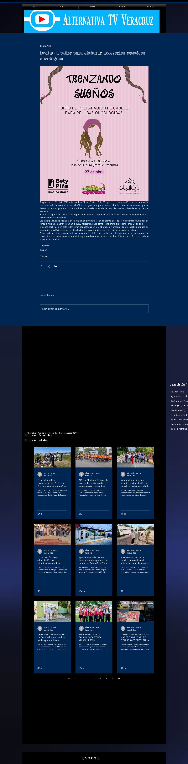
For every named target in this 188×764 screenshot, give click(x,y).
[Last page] (118, 678)
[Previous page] (75, 678)
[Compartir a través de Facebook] (41, 266)
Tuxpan (43, 250)
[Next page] (112, 678)
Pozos (176, 405)
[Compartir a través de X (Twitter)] (48, 266)
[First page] (69, 678)
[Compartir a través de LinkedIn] (55, 266)
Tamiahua (178, 410)
